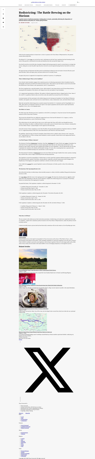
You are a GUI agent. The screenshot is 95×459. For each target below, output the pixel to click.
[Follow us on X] (48, 397)
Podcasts (38, 5)
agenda (49, 177)
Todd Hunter (50, 143)
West (22, 446)
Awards (22, 452)
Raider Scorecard (25, 427)
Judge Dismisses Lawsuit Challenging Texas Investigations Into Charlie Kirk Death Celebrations (40, 285)
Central (22, 438)
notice (66, 143)
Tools (57, 5)
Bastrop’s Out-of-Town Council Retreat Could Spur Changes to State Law (35, 332)
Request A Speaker (25, 453)
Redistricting (34, 143)
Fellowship (23, 456)
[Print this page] (3, 27)
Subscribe (72, 5)
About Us (21, 413)
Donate (64, 5)
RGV (22, 443)
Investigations (24, 419)
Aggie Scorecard (25, 425)
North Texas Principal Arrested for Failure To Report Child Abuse (33, 308)
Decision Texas (29, 5)
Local (22, 416)
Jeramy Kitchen (25, 22)
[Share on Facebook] (3, 10)
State (20, 9)
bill (69, 177)
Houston (23, 441)
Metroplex (23, 442)
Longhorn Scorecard (25, 426)
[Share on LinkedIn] (3, 18)
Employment (24, 454)
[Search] (78, 2)
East (22, 439)
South (22, 445)
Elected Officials (25, 451)
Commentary (24, 420)
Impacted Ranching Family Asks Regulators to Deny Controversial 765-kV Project (37, 270)
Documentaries (48, 5)
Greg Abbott (24, 177)
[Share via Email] (3, 22)
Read (20, 5)
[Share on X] (3, 14)
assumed (29, 164)
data (31, 59)
